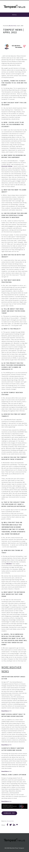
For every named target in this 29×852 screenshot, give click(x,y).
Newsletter (10, 821)
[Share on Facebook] (7, 825)
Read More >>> (7, 711)
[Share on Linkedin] (14, 825)
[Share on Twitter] (10, 825)
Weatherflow (12, 25)
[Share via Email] (17, 824)
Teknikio (9, 563)
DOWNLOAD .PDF (9, 813)
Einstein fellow (7, 166)
